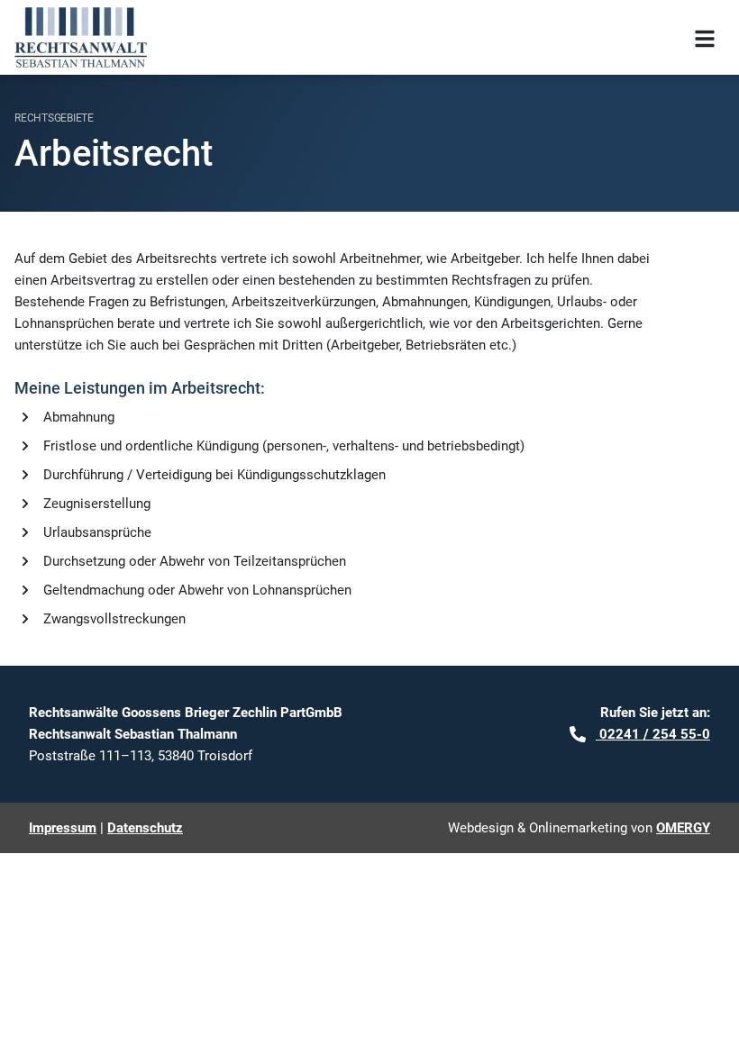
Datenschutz (145, 828)
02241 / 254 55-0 (653, 734)
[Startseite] (80, 37)
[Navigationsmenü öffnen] (705, 37)
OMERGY (683, 828)
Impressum (62, 828)
